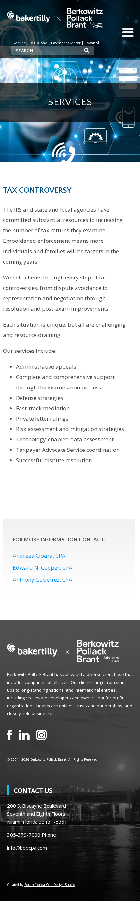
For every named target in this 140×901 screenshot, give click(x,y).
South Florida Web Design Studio (49, 884)
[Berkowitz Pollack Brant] (55, 18)
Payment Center (66, 43)
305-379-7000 (23, 835)
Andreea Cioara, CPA (39, 555)
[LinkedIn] (24, 735)
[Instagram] (41, 735)
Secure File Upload (30, 43)
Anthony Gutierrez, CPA (42, 579)
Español (91, 43)
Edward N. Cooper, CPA (42, 567)
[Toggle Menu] (128, 32)
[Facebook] (9, 735)
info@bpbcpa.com (27, 848)
